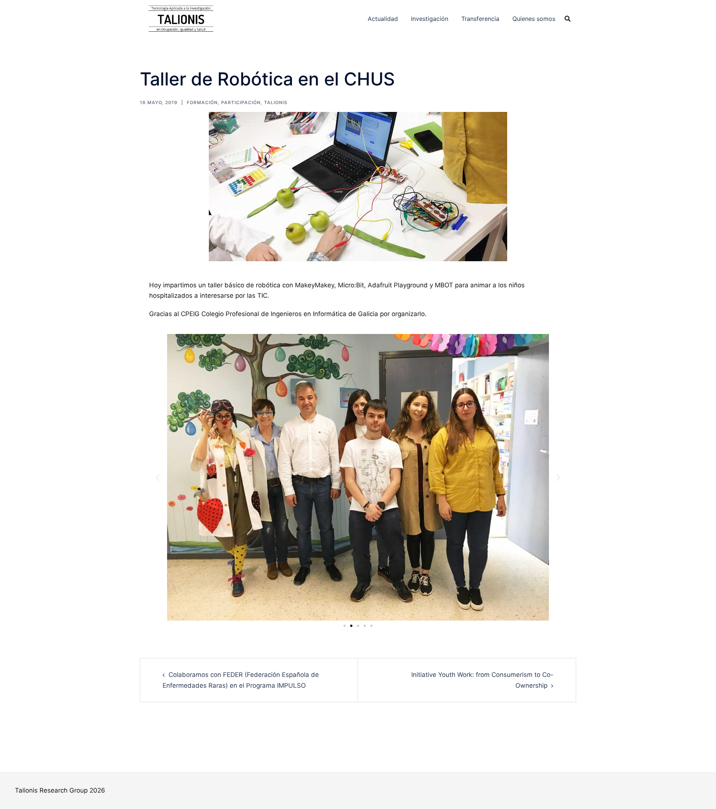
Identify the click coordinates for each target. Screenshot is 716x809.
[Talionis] (180, 18)
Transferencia (480, 18)
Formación (202, 102)
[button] (157, 477)
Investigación (429, 18)
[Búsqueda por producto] (568, 19)
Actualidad (383, 18)
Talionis (276, 102)
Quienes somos (533, 18)
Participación (241, 102)
